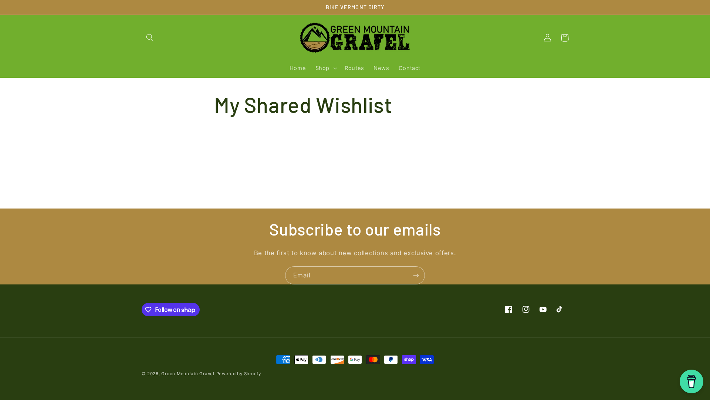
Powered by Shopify (238, 373)
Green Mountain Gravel (187, 373)
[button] (150, 37)
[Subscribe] (416, 275)
